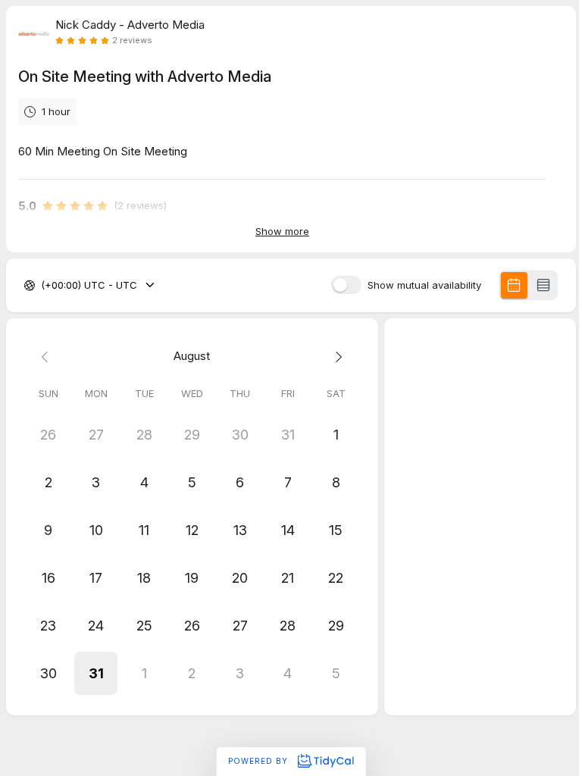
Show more (282, 231)
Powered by (259, 760)
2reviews (132, 40)
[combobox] (42, 285)
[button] (96, 673)
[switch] (346, 285)
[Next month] (335, 356)
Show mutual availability (424, 285)
